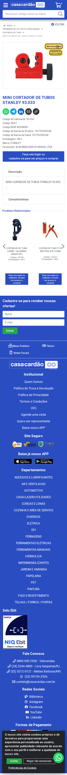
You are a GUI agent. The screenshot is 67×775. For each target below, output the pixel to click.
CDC (33, 408)
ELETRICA (33, 523)
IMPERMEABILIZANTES (33, 563)
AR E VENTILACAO (34, 484)
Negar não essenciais (39, 761)
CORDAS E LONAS (33, 503)
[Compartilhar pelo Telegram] (13, 111)
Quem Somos (33, 382)
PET (33, 582)
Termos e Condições (33, 401)
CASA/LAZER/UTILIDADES (33, 497)
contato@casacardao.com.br (35, 682)
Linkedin (36, 717)
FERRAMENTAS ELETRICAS (33, 543)
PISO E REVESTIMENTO (33, 595)
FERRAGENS (34, 536)
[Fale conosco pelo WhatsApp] (58, 758)
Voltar (59, 24)
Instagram (36, 702)
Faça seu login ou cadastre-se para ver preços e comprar (33, 156)
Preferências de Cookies (22, 768)
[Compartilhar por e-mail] (28, 111)
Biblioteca (36, 696)
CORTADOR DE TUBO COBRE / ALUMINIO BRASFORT (16, 251)
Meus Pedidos (21, 346)
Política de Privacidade (33, 395)
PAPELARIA (33, 576)
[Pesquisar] (60, 13)
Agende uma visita (33, 414)
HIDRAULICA (33, 556)
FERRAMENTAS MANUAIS (33, 549)
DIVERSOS (33, 517)
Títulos (50, 346)
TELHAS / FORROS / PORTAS (33, 602)
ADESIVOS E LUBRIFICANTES (33, 477)
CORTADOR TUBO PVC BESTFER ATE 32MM (50, 249)
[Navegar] (4, 246)
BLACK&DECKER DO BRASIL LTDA (34, 147)
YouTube (36, 712)
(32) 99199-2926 (35, 676)
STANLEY (15, 143)
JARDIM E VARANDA (33, 569)
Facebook (36, 707)
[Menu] (6, 5)
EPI (33, 530)
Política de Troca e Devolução (33, 388)
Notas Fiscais (21, 353)
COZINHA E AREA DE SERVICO (33, 510)
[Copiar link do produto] (36, 111)
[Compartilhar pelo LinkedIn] (21, 111)
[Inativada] (33, 632)
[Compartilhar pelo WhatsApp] (6, 111)
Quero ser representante (33, 421)
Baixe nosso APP (33, 428)
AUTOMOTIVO (33, 490)
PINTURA (33, 589)
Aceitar (14, 761)
